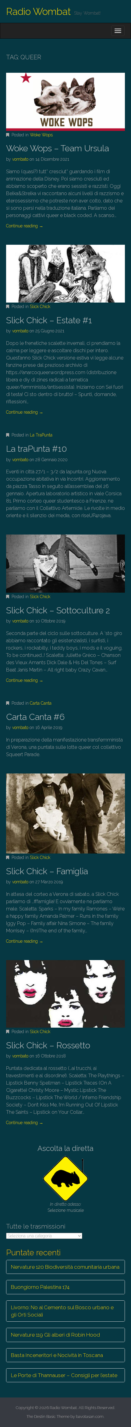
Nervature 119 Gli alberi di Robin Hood (55, 1335)
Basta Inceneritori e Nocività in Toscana (57, 1355)
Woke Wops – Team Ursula (57, 148)
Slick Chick (40, 306)
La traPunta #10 (36, 449)
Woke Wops (41, 134)
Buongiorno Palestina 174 (40, 1287)
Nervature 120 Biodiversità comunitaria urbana (65, 1267)
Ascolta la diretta (65, 1148)
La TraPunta (41, 435)
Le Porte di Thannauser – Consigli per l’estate (64, 1375)
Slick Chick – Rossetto (48, 1045)
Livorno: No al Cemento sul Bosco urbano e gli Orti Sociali (62, 1311)
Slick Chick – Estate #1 (49, 320)
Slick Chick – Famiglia (47, 871)
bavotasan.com (90, 1416)
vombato (20, 159)
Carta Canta (40, 703)
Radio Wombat (38, 11)
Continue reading (24, 225)
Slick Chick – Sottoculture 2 (58, 610)
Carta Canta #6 (35, 717)
